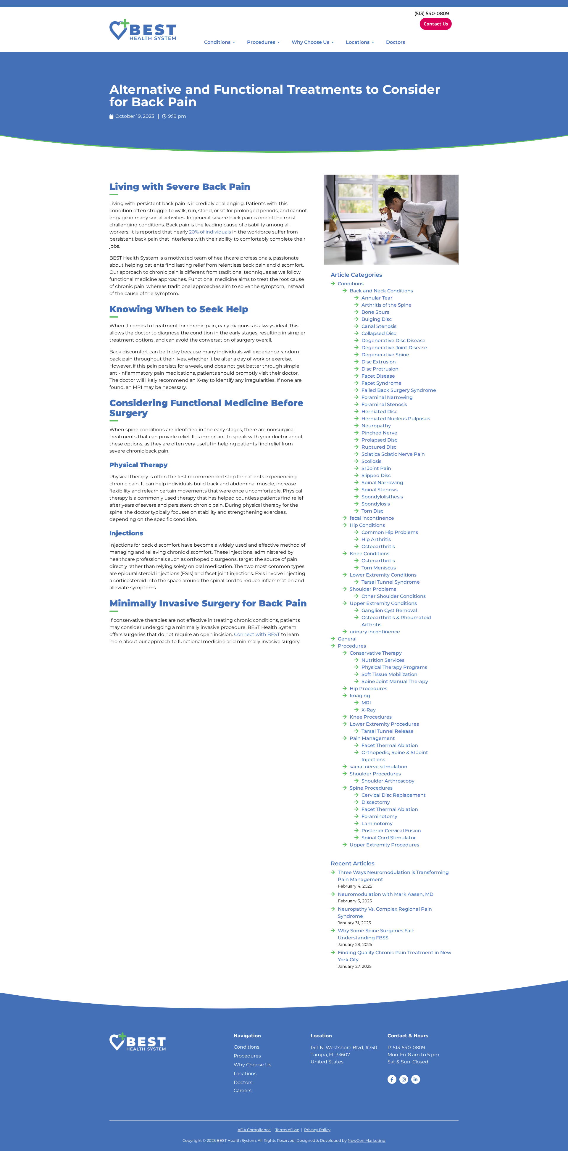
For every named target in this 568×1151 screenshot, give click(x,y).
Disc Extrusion (379, 362)
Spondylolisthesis (382, 497)
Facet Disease (378, 376)
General (347, 639)
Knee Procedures (371, 717)
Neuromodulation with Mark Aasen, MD (385, 894)
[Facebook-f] (392, 1079)
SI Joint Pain (376, 468)
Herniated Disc (379, 411)
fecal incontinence (372, 518)
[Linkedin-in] (415, 1079)
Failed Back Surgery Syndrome (399, 390)
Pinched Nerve (379, 433)
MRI (366, 703)
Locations (357, 42)
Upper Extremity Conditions (383, 603)
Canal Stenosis (379, 326)
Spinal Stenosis (380, 489)
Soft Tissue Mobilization (389, 674)
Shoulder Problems (373, 589)
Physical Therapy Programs (394, 667)
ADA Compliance (254, 1130)
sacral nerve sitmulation (378, 767)
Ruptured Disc (379, 447)
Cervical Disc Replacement (394, 795)
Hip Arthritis (376, 539)
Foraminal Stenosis (384, 404)
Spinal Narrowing (382, 482)
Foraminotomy (379, 816)
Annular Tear (377, 298)
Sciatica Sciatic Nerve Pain (393, 454)
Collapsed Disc (379, 333)
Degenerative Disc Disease (393, 340)
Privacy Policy (317, 1130)
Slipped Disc (376, 475)
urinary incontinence (375, 632)
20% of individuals (210, 232)
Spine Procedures (371, 788)
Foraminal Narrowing (387, 397)
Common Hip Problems (390, 532)
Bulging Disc (377, 319)
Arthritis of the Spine (387, 305)
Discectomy (376, 802)
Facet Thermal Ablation (390, 745)
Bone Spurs (375, 312)
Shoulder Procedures (375, 774)
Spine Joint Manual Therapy (395, 681)
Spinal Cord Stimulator (389, 838)
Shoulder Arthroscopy (388, 781)
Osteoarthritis (378, 546)
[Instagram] (403, 1079)
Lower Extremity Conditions (383, 575)
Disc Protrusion (380, 369)
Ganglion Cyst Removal (389, 610)
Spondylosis (376, 504)
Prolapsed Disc (379, 440)
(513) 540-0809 (431, 13)
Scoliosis (371, 461)
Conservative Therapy (376, 653)
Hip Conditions (367, 525)
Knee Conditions (369, 553)
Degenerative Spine (385, 355)
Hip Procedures (368, 688)
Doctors (395, 42)
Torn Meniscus (379, 568)
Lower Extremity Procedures (384, 724)
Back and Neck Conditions (381, 291)
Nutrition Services (383, 660)
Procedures (261, 42)
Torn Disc (372, 511)
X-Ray (369, 710)
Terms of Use (287, 1130)
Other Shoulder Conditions (394, 596)
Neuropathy (376, 426)
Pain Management (372, 738)
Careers (242, 1090)
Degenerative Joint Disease (394, 347)
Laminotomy (377, 823)
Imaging (360, 695)
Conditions (217, 42)
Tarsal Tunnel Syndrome (391, 582)
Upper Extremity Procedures (384, 845)
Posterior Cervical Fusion (391, 830)
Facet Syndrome (381, 383)
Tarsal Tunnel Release (388, 731)
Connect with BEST (257, 634)
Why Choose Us (310, 42)
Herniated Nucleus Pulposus (396, 418)
